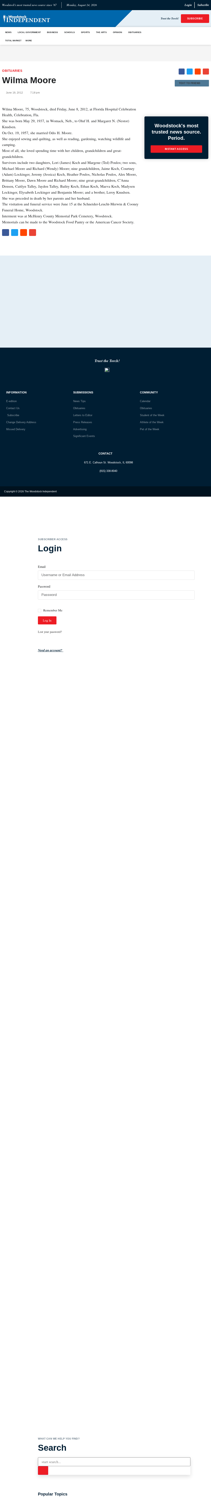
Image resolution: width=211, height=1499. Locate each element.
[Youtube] (203, 491)
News (8, 32)
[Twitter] (187, 491)
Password (44, 586)
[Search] (43, 1470)
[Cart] (199, 36)
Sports (85, 32)
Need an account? (50, 650)
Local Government (29, 32)
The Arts (101, 32)
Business (52, 32)
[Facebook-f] (195, 491)
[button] (182, 72)
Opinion (117, 32)
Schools (69, 32)
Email (42, 566)
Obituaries (134, 32)
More (29, 40)
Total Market (13, 40)
